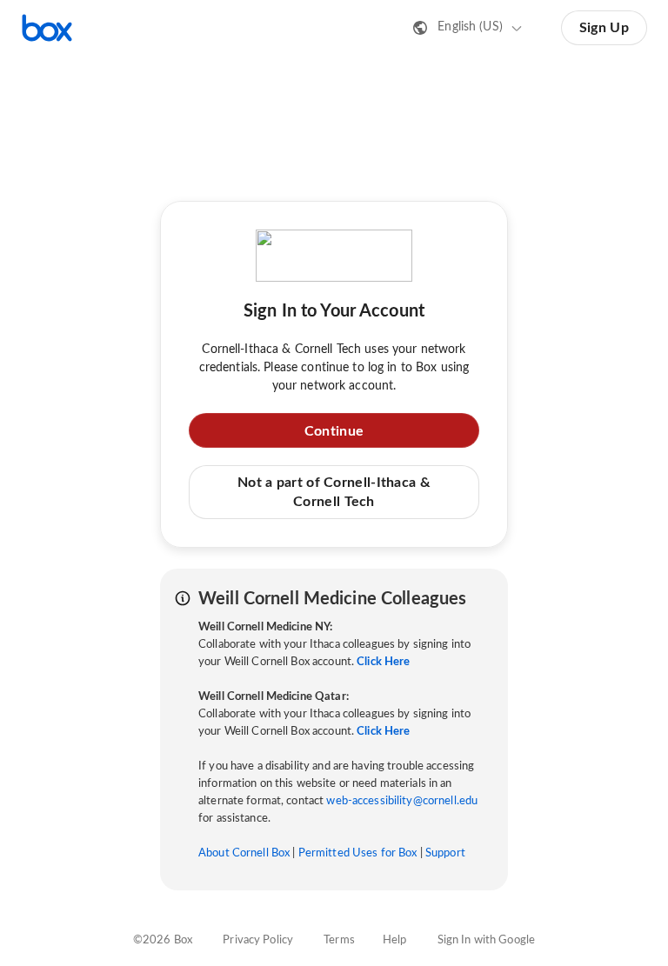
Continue (334, 431)
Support (445, 853)
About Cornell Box (244, 853)
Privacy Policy (258, 940)
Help (395, 940)
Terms (339, 940)
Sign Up (604, 28)
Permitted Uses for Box (358, 853)
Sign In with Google (486, 940)
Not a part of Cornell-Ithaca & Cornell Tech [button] (334, 492)
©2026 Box (162, 940)
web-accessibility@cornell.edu (402, 801)
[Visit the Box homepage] (47, 28)
